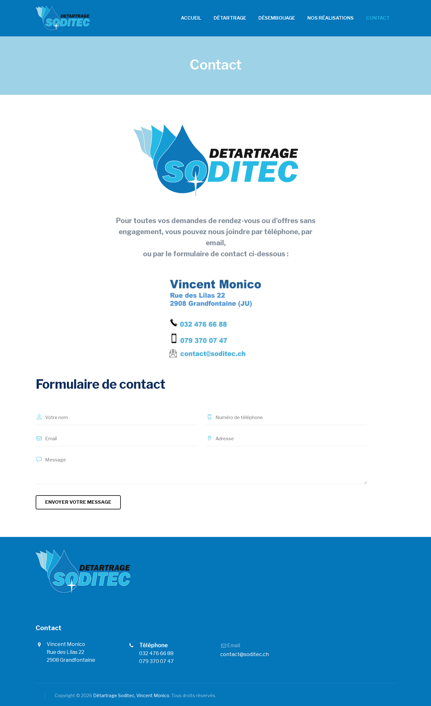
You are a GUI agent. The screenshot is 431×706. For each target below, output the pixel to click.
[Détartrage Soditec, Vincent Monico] (63, 18)
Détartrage (230, 18)
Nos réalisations (330, 18)
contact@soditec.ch (244, 654)
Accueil (191, 18)
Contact (378, 18)
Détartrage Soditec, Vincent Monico (131, 695)
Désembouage (276, 18)
